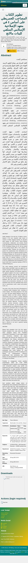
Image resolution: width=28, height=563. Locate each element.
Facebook (4, 523)
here (17, 553)
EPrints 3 (12, 552)
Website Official (4, 513)
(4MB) (14, 50)
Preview (22, 50)
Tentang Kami (4, 514)
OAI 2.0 (23, 552)
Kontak (2, 517)
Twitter (3, 524)
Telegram (4, 527)
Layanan (3, 516)
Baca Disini (12, 51)
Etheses (4, 5)
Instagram (4, 526)
